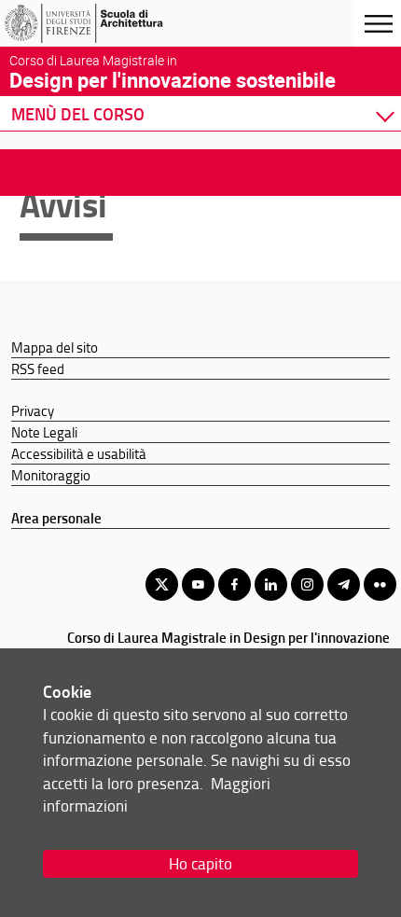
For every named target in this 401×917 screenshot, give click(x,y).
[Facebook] (234, 584)
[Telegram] (343, 584)
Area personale (56, 517)
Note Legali (44, 432)
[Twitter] (161, 584)
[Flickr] (380, 584)
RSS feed (37, 368)
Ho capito (200, 863)
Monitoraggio (50, 475)
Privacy (32, 410)
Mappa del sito (54, 347)
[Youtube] (198, 584)
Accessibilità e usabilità (78, 453)
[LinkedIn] (271, 584)
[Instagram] (307, 584)
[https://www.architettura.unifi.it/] (105, 23)
